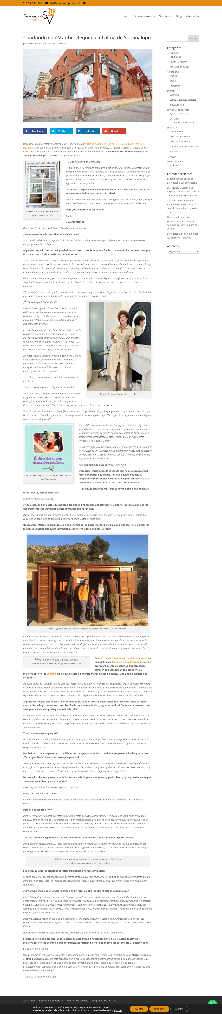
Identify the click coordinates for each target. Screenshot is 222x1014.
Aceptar (139, 1008)
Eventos (51, 673)
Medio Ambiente (176, 161)
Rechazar (159, 1008)
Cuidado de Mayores (183, 122)
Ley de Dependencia (178, 109)
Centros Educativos (180, 141)
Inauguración (177, 104)
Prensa (62, 43)
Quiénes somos (144, 16)
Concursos (175, 56)
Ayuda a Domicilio (179, 113)
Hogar (173, 156)
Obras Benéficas (178, 61)
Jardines (174, 165)
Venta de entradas (179, 66)
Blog (179, 16)
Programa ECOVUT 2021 (105, 1000)
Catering (174, 94)
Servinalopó (34, 43)
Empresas (175, 151)
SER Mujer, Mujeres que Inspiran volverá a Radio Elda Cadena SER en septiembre (183, 191)
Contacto (192, 16)
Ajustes (179, 1008)
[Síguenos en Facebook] (79, 3)
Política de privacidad (51, 1000)
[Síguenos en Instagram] (84, 3)
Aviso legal (29, 1000)
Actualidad (173, 71)
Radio (173, 80)
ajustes (118, 1010)
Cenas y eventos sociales (183, 99)
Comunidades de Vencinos (184, 146)
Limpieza (172, 127)
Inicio (125, 16)
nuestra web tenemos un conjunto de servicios (124, 658)
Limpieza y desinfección (125, 662)
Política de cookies (77, 1000)
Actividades (173, 52)
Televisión (175, 85)
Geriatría (174, 118)
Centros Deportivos (180, 136)
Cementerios (176, 131)
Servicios (165, 16)
